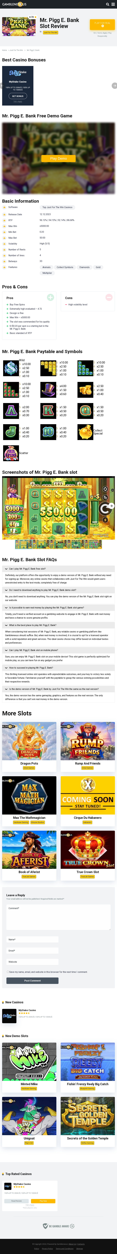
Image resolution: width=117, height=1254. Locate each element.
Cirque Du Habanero (88, 818)
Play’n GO (29, 1143)
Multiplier (47, 273)
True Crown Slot (88, 872)
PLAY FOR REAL (102, 23)
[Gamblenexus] (14, 4)
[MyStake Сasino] (9, 1022)
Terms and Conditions (64, 1249)
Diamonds (84, 267)
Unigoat (29, 1138)
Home (4, 50)
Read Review (16, 1201)
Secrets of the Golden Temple (87, 1138)
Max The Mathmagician (29, 818)
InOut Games (29, 768)
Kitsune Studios (37, 822)
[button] (111, 506)
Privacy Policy (47, 1249)
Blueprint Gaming (87, 1088)
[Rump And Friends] (88, 759)
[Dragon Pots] (29, 759)
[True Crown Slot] (88, 868)
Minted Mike (29, 1084)
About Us (72, 1244)
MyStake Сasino (18, 81)
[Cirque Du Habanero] (88, 813)
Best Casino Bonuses (24, 60)
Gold (98, 267)
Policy (36, 1249)
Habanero (87, 822)
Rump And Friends (87, 763)
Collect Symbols (65, 267)
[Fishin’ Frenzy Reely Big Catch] (88, 1080)
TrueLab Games (28, 877)
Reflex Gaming (87, 1143)
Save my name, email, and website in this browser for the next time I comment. (48, 972)
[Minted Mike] (29, 1080)
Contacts (81, 1244)
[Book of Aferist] (29, 868)
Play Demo (58, 158)
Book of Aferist (29, 872)
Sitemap (79, 1249)
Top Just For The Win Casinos (57, 207)
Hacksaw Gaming (21, 822)
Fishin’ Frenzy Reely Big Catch (87, 1084)
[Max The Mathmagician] (29, 813)
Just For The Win (50, 32)
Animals (47, 267)
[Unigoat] (29, 1134)
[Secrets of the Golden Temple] (88, 1134)
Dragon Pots (29, 763)
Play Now (43, 1201)
